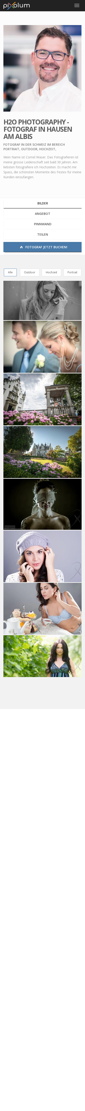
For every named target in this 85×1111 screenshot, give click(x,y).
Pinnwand (42, 224)
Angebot (42, 213)
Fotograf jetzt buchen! (45, 247)
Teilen (42, 234)
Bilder (42, 203)
